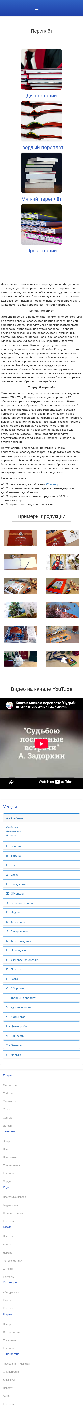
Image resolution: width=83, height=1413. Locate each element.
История (8, 1125)
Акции (6, 1396)
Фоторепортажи (12, 1260)
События (8, 1093)
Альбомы (12, 827)
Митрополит (10, 1085)
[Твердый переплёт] (41, 121)
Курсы (7, 1300)
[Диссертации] (41, 69)
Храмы (7, 1109)
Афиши (11, 835)
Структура (9, 1101)
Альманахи (13, 831)
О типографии (11, 1371)
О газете (8, 1269)
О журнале (9, 1340)
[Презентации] (41, 224)
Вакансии (9, 1380)
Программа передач (15, 1197)
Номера (7, 1252)
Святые (7, 1117)
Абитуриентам (11, 1292)
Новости (8, 1149)
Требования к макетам (16, 1363)
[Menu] (36, 8)
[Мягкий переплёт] (41, 172)
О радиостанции (13, 1213)
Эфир (6, 1141)
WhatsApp (52, 484)
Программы (10, 1157)
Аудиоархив (10, 1205)
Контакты (8, 1173)
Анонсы (7, 1244)
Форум (7, 1181)
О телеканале (11, 1165)
